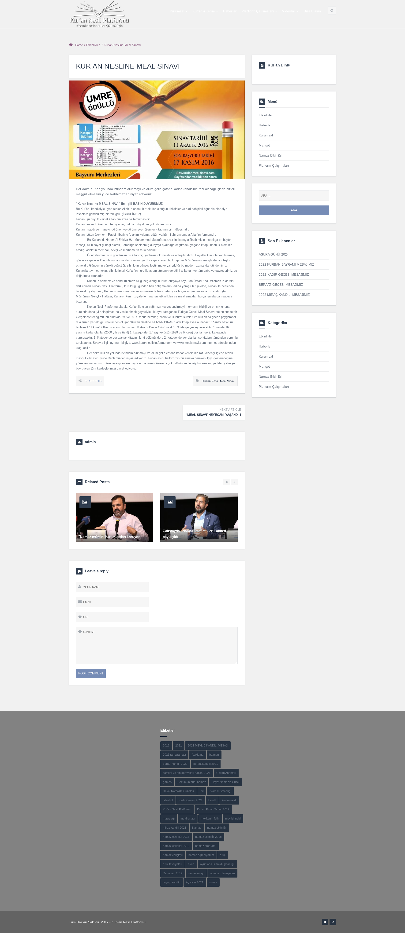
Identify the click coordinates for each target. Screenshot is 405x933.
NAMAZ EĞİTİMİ (91, 537)
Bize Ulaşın (312, 11)
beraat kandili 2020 (175, 763)
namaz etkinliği (216, 827)
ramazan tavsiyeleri (222, 873)
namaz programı (205, 846)
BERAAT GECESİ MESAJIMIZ (281, 284)
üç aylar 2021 (194, 882)
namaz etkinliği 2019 (176, 846)
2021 (178, 745)
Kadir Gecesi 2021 (190, 800)
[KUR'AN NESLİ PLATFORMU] (99, 14)
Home (79, 45)
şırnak (213, 882)
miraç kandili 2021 (174, 827)
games (167, 782)
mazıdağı (169, 818)
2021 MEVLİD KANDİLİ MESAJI (208, 745)
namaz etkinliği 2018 (208, 836)
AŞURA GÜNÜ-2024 (274, 254)
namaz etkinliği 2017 (176, 836)
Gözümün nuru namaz (191, 782)
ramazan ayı (196, 873)
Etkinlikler (93, 45)
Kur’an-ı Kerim (203, 11)
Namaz (196, 827)
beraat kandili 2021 (205, 763)
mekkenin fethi (210, 818)
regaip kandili (171, 882)
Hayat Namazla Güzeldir (178, 791)
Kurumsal (177, 11)
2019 (166, 745)
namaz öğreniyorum (201, 855)
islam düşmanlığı (220, 791)
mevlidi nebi (233, 818)
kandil (212, 800)
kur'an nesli (210, 381)
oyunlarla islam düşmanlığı (217, 864)
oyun (191, 864)
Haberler (230, 11)
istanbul (168, 800)
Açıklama (197, 754)
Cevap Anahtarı (226, 773)
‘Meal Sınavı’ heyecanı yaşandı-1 (213, 412)
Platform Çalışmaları (257, 11)
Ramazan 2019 (173, 873)
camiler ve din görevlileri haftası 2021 (186, 773)
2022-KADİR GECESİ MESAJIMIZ (284, 274)
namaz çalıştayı (173, 855)
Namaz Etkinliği (270, 155)
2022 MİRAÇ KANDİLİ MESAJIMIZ (284, 294)
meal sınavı (227, 381)
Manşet (264, 145)
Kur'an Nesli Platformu (177, 809)
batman (214, 754)
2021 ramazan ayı (174, 754)
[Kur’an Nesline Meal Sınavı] (157, 129)
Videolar (288, 11)
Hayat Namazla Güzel (226, 782)
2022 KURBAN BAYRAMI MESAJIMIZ (286, 264)
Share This (93, 381)
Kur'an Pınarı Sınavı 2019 (213, 809)
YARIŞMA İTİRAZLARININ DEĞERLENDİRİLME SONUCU (188, 534)
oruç (222, 855)
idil (202, 791)
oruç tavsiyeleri (172, 864)
